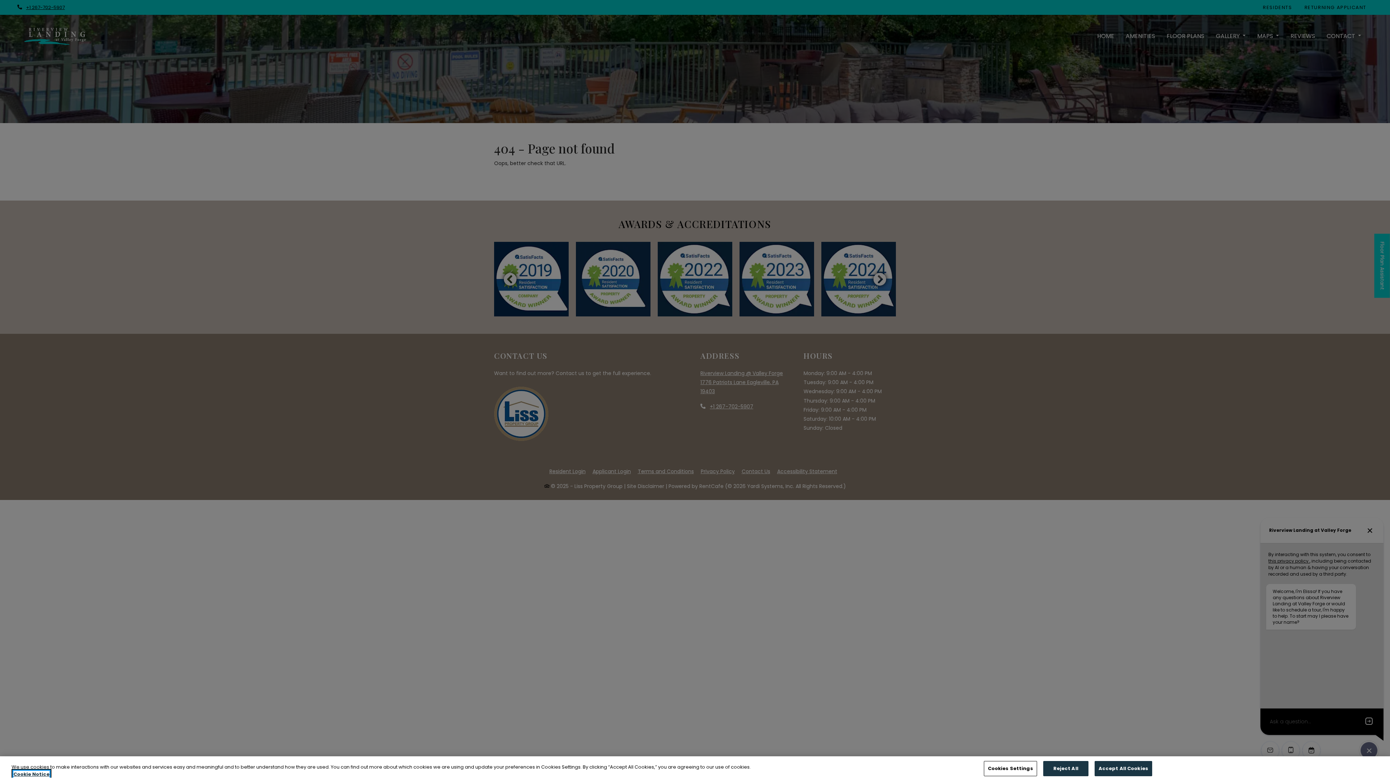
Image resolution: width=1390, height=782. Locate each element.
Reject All (1065, 768)
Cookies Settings (1010, 768)
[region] (695, 769)
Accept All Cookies (1123, 768)
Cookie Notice (31, 774)
